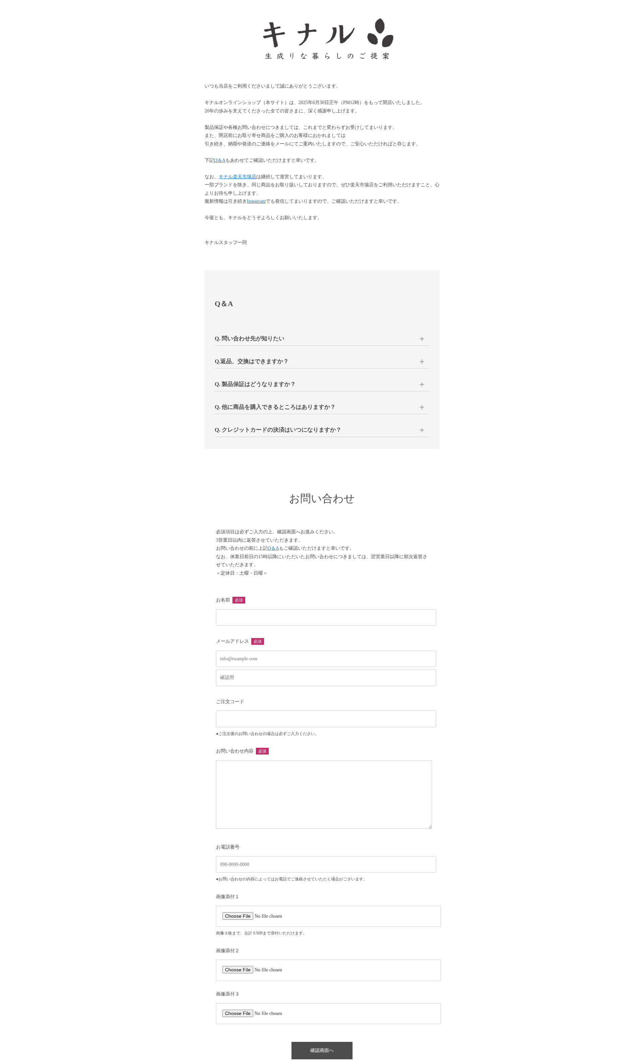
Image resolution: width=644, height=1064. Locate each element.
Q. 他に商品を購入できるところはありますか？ (275, 407)
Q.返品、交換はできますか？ (252, 361)
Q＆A (219, 160)
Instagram (256, 201)
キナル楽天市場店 (237, 176)
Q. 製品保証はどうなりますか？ (255, 384)
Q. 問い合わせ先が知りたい (249, 338)
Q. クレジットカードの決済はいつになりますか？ (278, 430)
